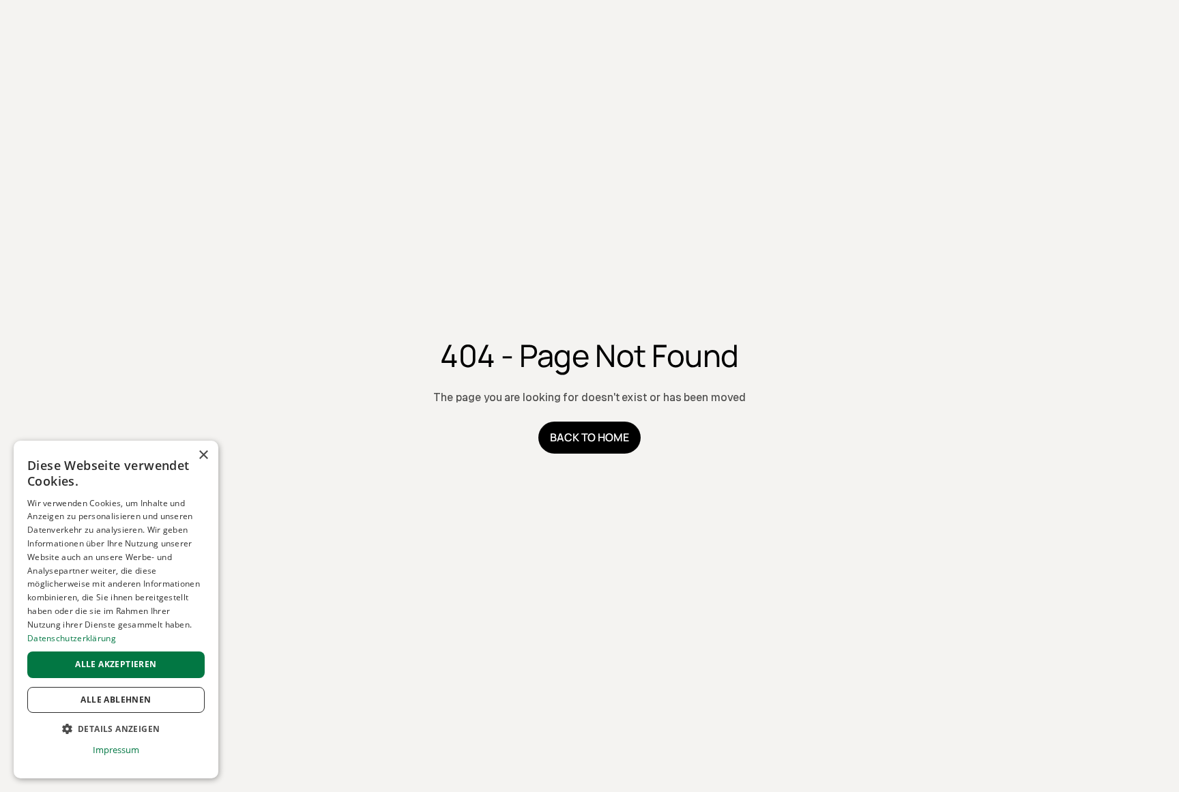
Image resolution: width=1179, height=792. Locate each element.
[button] (116, 729)
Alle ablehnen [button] (116, 699)
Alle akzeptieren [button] (115, 664)
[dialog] (116, 609)
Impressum (116, 750)
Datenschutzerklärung (71, 638)
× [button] (203, 455)
